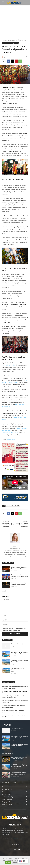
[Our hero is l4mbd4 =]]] (6, 646)
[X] (12, 61)
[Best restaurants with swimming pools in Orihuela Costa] (6, 654)
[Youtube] (19, 849)
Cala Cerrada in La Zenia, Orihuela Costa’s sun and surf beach (18, 670)
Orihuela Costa (9, 505)
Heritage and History (20, 39)
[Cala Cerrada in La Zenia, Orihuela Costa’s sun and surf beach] (6, 670)
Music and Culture (10, 39)
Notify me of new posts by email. (12, 630)
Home (3, 39)
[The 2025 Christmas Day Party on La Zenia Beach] (6, 767)
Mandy (7, 57)
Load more (14, 677)
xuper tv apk (5, 686)
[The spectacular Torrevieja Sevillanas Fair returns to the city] (6, 577)
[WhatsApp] (20, 61)
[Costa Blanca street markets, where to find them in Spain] (6, 775)
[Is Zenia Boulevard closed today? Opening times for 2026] (6, 759)
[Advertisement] (15, 21)
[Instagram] (15, 849)
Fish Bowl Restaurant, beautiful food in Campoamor (22, 524)
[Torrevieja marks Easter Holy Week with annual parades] (6, 585)
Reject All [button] (15, 862)
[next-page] (5, 590)
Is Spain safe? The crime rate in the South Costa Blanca (8, 524)
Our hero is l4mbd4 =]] (16, 644)
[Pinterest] (16, 61)
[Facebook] (8, 61)
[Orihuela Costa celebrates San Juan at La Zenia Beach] (6, 569)
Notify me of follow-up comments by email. (14, 628)
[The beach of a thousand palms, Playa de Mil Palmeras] (6, 662)
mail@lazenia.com (18, 838)
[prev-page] (3, 590)
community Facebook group (10, 433)
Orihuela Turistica (11, 439)
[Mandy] (3, 57)
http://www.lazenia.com (15, 548)
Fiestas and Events (4, 571)
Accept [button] (8, 862)
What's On (17, 505)
